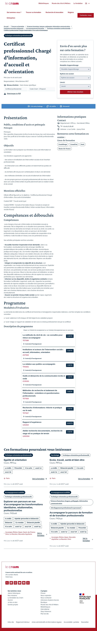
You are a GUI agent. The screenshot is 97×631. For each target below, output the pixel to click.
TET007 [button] (26, 413)
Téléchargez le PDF (14, 94)
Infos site (11, 622)
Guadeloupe (63, 144)
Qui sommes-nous (14, 591)
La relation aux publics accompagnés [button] (39, 364)
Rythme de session (67, 74)
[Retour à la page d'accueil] (12, 3)
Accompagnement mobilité (14, 492)
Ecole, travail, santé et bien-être (67, 460)
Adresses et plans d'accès (50, 600)
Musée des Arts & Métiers (49, 605)
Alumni (10, 600)
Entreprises (11, 18)
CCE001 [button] (26, 381)
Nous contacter (46, 598)
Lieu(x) (62, 82)
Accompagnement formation (35, 28)
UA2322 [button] (26, 425)
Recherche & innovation (54, 12)
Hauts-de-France (65, 149)
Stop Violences (46, 611)
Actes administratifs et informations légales (47, 622)
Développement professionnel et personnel (66, 508)
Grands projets (13, 605)
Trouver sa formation (33, 12)
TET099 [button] (26, 340)
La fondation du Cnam (15, 598)
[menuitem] (43, 3)
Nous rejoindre (46, 595)
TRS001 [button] (26, 367)
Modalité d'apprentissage (69, 65)
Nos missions (12, 595)
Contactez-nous (86, 15)
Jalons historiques (14, 593)
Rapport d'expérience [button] (32, 422)
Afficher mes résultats (75, 92)
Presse (43, 593)
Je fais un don (12, 602)
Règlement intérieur (23, 622)
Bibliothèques (45, 607)
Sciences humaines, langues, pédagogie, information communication (48, 26)
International (45, 609)
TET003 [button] (26, 398)
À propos (44, 591)
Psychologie (55, 455)
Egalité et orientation (15, 460)
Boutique (44, 602)
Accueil (6, 26)
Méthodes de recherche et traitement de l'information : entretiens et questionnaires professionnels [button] (41, 393)
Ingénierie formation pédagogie (13, 28)
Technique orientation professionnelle (58, 28)
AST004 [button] (26, 355)
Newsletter (85, 622)
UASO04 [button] (26, 436)
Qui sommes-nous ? (14, 12)
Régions (71, 12)
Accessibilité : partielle (71, 622)
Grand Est (73, 144)
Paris (82, 144)
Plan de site (45, 614)
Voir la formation (38, 479)
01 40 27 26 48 (68, 126)
